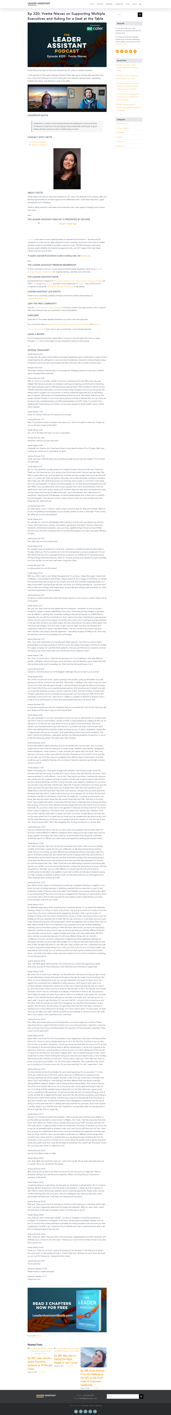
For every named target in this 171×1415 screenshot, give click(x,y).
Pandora (85, 324)
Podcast (39, 1336)
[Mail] (135, 51)
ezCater (31, 239)
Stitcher (96, 324)
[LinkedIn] (117, 51)
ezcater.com (85, 256)
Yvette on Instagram (39, 145)
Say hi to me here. (121, 44)
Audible (81, 283)
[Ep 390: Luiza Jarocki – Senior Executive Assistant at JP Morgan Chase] (41, 1348)
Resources (120, 146)
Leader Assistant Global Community (49, 307)
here (34, 283)
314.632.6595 (88, 1395)
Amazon (49, 283)
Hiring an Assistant (123, 128)
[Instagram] (126, 51)
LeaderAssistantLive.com (37, 298)
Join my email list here (36, 329)
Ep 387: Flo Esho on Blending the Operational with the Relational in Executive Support (128, 97)
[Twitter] (130, 51)
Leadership (120, 133)
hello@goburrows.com (88, 1398)
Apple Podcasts (54, 324)
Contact (92, 1405)
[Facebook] (121, 51)
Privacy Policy (84, 1405)
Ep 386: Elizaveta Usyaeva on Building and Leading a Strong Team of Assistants (129, 107)
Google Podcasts (74, 324)
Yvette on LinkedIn (39, 142)
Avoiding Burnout (122, 124)
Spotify (64, 324)
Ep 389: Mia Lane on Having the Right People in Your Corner (66, 1359)
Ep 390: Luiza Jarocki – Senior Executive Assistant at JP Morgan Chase (127, 68)
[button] (140, 4)
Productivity (121, 142)
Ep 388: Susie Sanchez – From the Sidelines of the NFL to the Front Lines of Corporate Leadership (93, 1378)
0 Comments (42, 1372)
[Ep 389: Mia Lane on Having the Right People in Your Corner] (67, 1348)
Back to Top (98, 1405)
